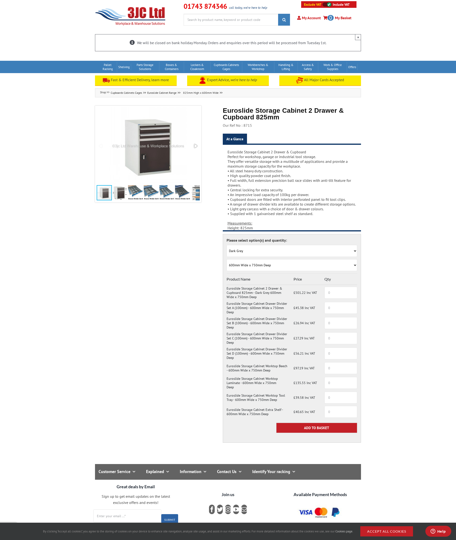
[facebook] (212, 509)
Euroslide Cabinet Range (161, 92)
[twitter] (220, 509)
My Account (311, 17)
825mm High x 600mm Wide (200, 92)
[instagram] (228, 509)
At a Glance (234, 139)
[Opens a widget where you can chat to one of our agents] (438, 532)
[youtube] (236, 509)
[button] (148, 146)
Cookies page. (344, 531)
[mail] (244, 509)
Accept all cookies (386, 531)
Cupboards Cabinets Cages (126, 92)
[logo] (130, 6)
